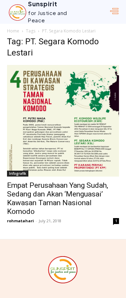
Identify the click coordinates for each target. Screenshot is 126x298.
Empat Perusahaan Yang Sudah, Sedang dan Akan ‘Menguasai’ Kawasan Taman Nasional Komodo (57, 198)
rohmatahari (20, 220)
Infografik (17, 173)
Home (13, 31)
